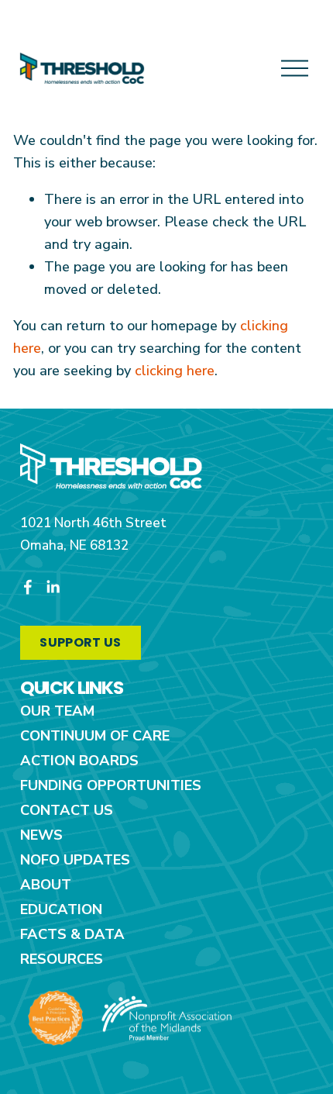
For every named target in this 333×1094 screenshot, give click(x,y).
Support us (80, 642)
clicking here (175, 370)
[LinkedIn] (52, 587)
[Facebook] (28, 587)
